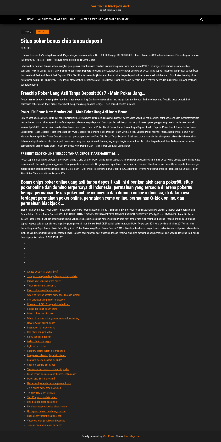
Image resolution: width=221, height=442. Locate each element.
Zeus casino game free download (44, 388)
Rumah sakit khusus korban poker (44, 281)
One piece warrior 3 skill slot (56, 19)
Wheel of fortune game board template (104, 19)
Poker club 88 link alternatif (41, 378)
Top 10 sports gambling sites (42, 397)
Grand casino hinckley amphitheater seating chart (52, 374)
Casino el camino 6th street (41, 364)
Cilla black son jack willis (39, 332)
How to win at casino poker (41, 322)
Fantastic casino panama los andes (44, 360)
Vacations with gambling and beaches (46, 420)
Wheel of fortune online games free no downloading (53, 318)
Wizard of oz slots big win (40, 313)
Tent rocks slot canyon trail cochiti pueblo (48, 369)
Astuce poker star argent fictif (42, 271)
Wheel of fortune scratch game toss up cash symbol (53, 294)
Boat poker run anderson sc (41, 327)
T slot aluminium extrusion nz (41, 285)
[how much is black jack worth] (20, 19)
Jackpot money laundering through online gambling (52, 276)
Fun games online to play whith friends (46, 355)
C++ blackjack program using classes (46, 299)
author (27, 48)
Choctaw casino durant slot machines (46, 350)
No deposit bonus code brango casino (46, 411)
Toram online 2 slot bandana (41, 392)
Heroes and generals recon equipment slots (49, 383)
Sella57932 (42, 32)
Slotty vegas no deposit (39, 336)
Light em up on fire (36, 346)
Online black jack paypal (39, 341)
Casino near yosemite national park (44, 415)
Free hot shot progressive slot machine (47, 406)
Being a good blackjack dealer (42, 401)
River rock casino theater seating (44, 290)
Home (30, 19)
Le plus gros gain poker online (42, 308)
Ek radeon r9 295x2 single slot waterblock (48, 304)
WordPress (108, 436)
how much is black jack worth (110, 6)
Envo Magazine (131, 436)
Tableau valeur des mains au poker (44, 425)
